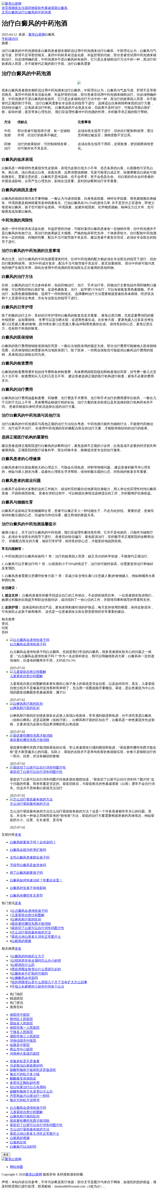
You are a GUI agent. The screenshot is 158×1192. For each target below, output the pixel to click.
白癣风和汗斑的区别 (25, 708)
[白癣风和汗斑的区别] (26, 703)
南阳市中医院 (20, 1014)
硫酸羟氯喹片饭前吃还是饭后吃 (33, 1070)
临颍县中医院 (20, 1045)
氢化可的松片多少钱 (25, 1074)
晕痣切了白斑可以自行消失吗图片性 (36, 772)
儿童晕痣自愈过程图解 (26, 676)
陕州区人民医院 (21, 1019)
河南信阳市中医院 (23, 1040)
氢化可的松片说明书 (25, 1100)
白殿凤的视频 (21, 941)
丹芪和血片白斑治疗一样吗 (29, 1096)
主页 (5, 12)
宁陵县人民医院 (21, 1032)
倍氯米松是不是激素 (25, 1061)
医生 (18, 8)
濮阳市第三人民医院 (25, 1036)
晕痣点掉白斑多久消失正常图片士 (36, 936)
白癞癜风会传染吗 (25, 978)
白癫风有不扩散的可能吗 (30, 973)
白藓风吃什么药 (23, 965)
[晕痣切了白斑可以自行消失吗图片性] (38, 767)
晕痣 (38, 8)
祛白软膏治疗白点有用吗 (28, 1087)
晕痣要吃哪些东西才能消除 (29, 740)
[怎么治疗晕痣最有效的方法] (31, 799)
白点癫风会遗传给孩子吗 (28, 644)
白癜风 (62, 8)
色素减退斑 (49, 8)
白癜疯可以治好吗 (23, 1146)
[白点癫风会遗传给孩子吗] (29, 640)
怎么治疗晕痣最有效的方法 (29, 803)
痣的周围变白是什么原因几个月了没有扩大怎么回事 (49, 982)
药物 (31, 8)
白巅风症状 (18, 1142)
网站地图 (16, 1167)
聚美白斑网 (36, 34)
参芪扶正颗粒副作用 (25, 1083)
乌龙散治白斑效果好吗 (26, 1065)
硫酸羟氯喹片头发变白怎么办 (31, 1091)
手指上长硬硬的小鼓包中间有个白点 (38, 986)
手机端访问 (10, 39)
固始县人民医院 (21, 1023)
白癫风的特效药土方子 (28, 956)
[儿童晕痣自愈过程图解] (28, 671)
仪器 (24, 8)
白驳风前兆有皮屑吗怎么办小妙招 (36, 960)
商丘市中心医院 (21, 1049)
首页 (5, 8)
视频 (11, 8)
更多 (18, 834)
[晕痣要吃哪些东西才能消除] (31, 735)
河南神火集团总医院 (25, 1053)
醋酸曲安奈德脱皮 (23, 1078)
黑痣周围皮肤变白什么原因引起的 (36, 969)
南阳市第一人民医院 (25, 1027)
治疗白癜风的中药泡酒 (34, 12)
